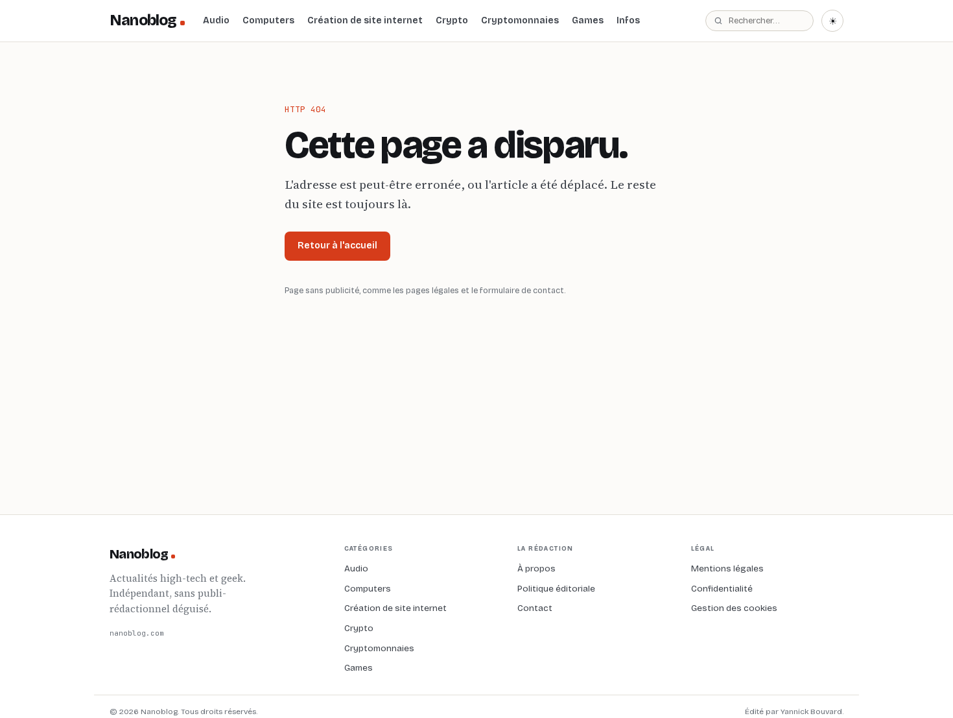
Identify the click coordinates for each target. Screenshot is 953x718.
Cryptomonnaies (520, 20)
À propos (536, 568)
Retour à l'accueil (337, 245)
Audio (216, 20)
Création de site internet (365, 20)
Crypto (452, 20)
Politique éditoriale (556, 588)
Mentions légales (727, 568)
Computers (268, 20)
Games (588, 20)
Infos (628, 20)
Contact (534, 608)
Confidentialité (722, 588)
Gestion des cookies (734, 608)
